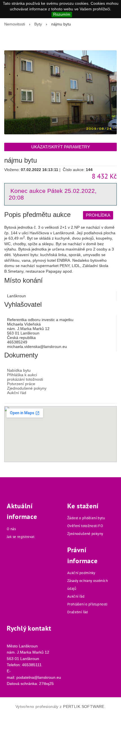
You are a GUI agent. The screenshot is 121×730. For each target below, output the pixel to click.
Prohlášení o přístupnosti (87, 604)
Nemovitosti (14, 24)
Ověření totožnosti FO (85, 525)
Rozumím (61, 14)
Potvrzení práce (21, 384)
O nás (11, 529)
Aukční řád (16, 392)
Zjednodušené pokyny (26, 388)
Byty (38, 24)
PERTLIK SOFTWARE (83, 706)
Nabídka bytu (19, 370)
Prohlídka (98, 215)
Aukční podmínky (81, 572)
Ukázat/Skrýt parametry (60, 146)
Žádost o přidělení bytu (86, 518)
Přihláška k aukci (22, 375)
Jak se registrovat (20, 536)
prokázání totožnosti (25, 379)
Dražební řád (77, 612)
